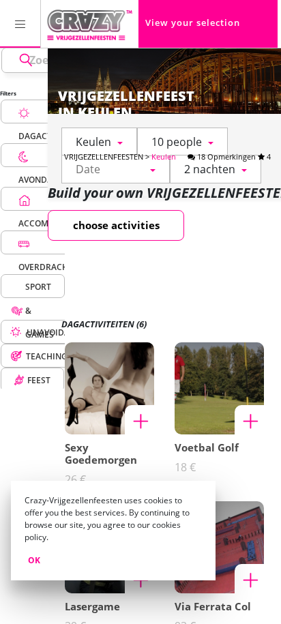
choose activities (116, 225)
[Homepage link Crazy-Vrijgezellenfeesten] (89, 24)
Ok (34, 560)
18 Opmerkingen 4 (233, 156)
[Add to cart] (140, 420)
